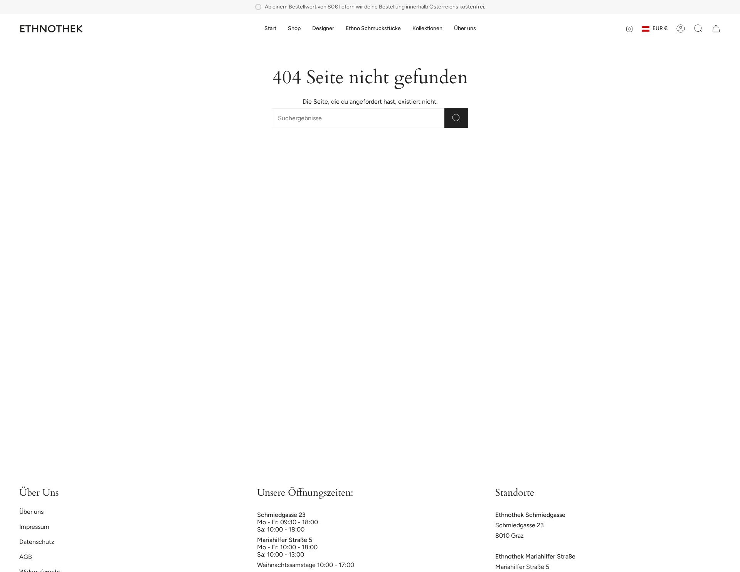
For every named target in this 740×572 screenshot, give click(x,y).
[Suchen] (456, 118)
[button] (294, 29)
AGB (25, 556)
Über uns (31, 511)
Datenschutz (36, 541)
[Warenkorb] (716, 28)
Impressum (34, 526)
